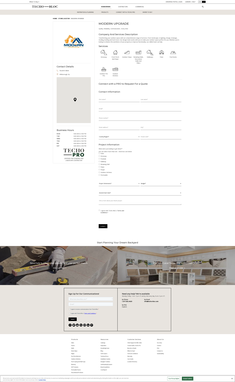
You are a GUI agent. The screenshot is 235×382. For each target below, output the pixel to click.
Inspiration (103, 345)
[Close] (232, 378)
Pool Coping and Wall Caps (78, 361)
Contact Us (160, 351)
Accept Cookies (187, 378)
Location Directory (132, 361)
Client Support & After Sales (134, 343)
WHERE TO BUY (147, 12)
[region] (117, 378)
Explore (124, 307)
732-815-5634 (64, 70)
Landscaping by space (106, 364)
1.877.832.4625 (127, 301)
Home (55, 18)
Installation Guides (105, 359)
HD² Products (74, 367)
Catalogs (103, 343)
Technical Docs (104, 356)
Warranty (129, 356)
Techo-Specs (104, 353)
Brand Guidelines (105, 367)
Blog (102, 351)
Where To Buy (33, 2)
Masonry (73, 364)
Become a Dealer (131, 348)
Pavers (73, 345)
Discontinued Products (77, 372)
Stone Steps (74, 351)
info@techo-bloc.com (151, 301)
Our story (159, 343)
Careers (159, 345)
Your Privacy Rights (173, 378)
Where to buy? (131, 351)
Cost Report (104, 370)
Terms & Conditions (132, 353)
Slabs (72, 343)
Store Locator (64, 18)
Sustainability (160, 353)
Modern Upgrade (77, 18)
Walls (72, 348)
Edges (72, 353)
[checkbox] (140, 165)
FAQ (158, 348)
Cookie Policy (42, 380)
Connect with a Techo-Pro (125, 12)
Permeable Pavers (76, 370)
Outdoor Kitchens (75, 359)
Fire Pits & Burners (76, 356)
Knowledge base (105, 348)
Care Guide (130, 359)
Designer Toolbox (105, 361)
